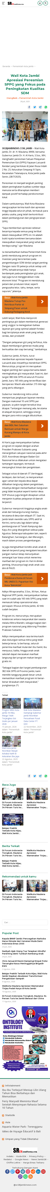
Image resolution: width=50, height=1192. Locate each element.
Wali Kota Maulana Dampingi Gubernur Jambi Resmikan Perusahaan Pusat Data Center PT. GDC (32, 717)
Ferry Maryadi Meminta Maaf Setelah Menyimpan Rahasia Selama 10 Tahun (24, 1104)
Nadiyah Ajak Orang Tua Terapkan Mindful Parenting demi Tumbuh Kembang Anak (24, 952)
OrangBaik (12, 98)
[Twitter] (12, 1171)
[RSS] (30, 1176)
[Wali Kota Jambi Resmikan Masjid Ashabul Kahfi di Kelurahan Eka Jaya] (11, 741)
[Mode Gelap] (40, 3)
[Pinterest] (17, 1171)
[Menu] (4, 3)
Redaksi (8, 1159)
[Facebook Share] (29, 107)
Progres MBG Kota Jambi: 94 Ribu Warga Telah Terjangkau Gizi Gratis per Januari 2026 (10, 717)
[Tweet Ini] (35, 107)
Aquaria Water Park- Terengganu (22, 1126)
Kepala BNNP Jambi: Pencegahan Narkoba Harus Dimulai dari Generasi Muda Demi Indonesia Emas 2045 (24, 941)
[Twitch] (20, 1176)
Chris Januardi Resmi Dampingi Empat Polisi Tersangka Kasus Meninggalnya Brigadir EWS (25, 963)
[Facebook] (7, 1171)
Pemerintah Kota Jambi (31, 98)
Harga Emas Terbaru (33, 1162)
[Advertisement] (25, 36)
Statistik (10, 1115)
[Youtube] (43, 1171)
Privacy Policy (36, 1156)
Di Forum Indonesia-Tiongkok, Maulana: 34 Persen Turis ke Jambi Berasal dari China (12, 805)
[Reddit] (33, 1171)
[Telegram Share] (40, 107)
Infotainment (12, 1085)
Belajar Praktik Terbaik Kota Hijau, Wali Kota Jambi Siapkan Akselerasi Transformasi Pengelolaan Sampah (11, 831)
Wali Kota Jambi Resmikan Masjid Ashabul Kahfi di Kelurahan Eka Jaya (10, 752)
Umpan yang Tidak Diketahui (21, 1139)
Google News (21, 1159)
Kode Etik (21, 1156)
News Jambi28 (38, 1159)
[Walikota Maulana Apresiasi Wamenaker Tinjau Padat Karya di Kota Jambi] (37, 794)
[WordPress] (23, 1171)
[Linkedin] (38, 1171)
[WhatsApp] (25, 1176)
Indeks (10, 1156)
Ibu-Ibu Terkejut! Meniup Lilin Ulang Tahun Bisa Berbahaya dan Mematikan (24, 1093)
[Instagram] (28, 1171)
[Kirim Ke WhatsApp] (46, 107)
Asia (7, 1122)
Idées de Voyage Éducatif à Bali (21, 1131)
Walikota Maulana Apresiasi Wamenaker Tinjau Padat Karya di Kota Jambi (37, 805)
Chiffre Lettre (13, 1162)
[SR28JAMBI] (15, 3)
